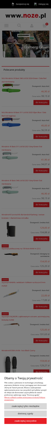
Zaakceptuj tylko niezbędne (25, 406)
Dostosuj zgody (25, 413)
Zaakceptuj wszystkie (25, 421)
